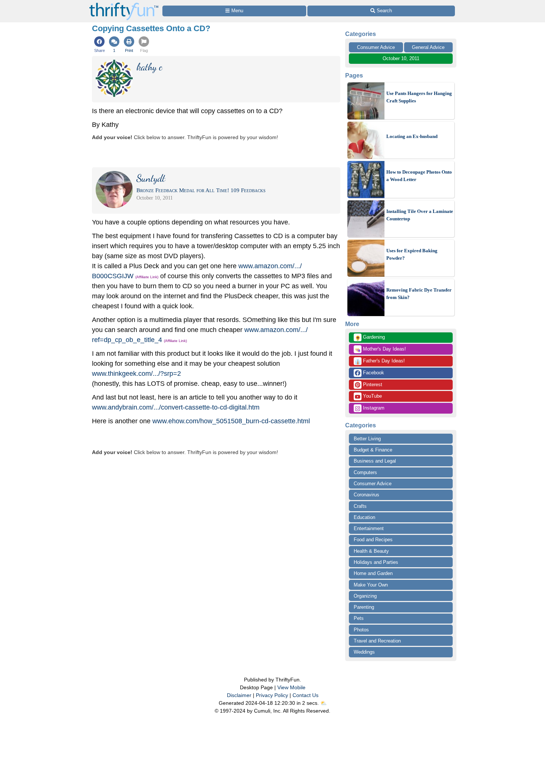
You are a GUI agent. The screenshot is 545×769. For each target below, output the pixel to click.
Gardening (370, 337)
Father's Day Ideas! (380, 361)
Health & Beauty (371, 551)
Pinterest (371, 384)
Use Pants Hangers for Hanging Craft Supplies (419, 97)
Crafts (360, 506)
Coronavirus (366, 494)
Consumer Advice (376, 47)
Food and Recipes (373, 539)
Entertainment (369, 528)
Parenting (364, 607)
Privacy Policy (272, 695)
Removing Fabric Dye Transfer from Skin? (419, 293)
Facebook (372, 372)
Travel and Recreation (377, 641)
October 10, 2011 (401, 58)
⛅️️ (323, 703)
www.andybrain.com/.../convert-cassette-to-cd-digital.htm (176, 407)
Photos (361, 629)
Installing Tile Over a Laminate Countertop (419, 214)
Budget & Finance (373, 450)
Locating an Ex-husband (411, 136)
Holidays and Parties (376, 562)
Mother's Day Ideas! (380, 349)
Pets (359, 618)
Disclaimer (239, 695)
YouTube (371, 396)
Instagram (372, 408)
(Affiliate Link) (146, 277)
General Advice (428, 47)
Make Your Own (371, 585)
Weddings (364, 652)
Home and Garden (373, 573)
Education (364, 517)
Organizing (365, 596)
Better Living (367, 438)
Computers (365, 472)
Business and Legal (375, 461)
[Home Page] (124, 4)
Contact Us (305, 695)
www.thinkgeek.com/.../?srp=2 (136, 373)
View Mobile (291, 687)
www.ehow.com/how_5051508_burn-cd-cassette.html (231, 421)
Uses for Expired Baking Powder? (411, 254)
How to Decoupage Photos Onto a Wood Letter (419, 175)
